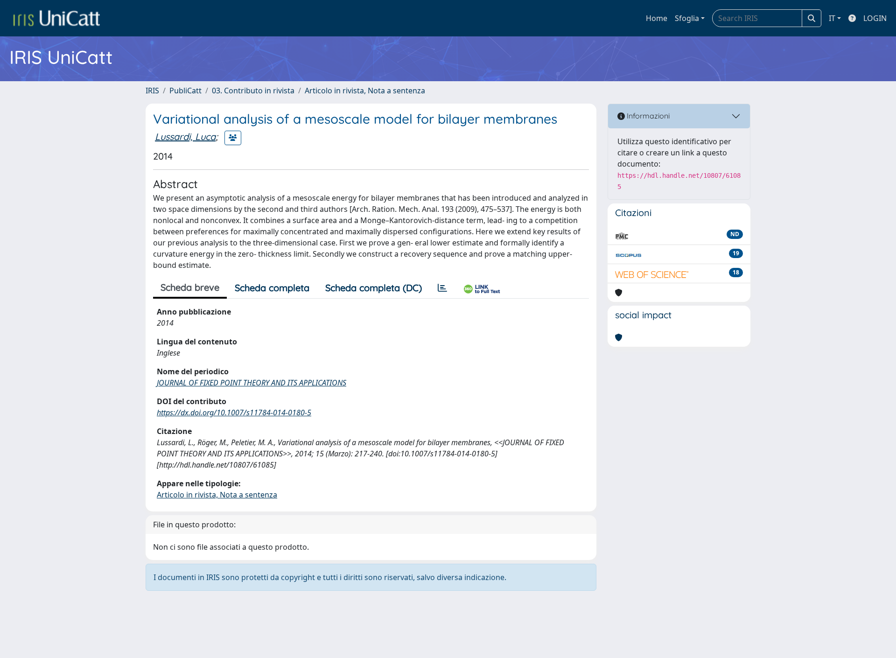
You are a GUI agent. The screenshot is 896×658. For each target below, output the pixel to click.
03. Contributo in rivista (253, 90)
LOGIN (875, 18)
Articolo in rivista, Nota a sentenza (365, 90)
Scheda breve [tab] (190, 287)
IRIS (152, 90)
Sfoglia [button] (687, 18)
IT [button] (832, 18)
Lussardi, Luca (185, 136)
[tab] (442, 288)
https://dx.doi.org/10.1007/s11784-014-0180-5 (234, 412)
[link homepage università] (56, 18)
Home (656, 18)
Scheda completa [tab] (272, 288)
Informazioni (647, 115)
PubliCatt (185, 90)
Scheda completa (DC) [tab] (373, 288)
